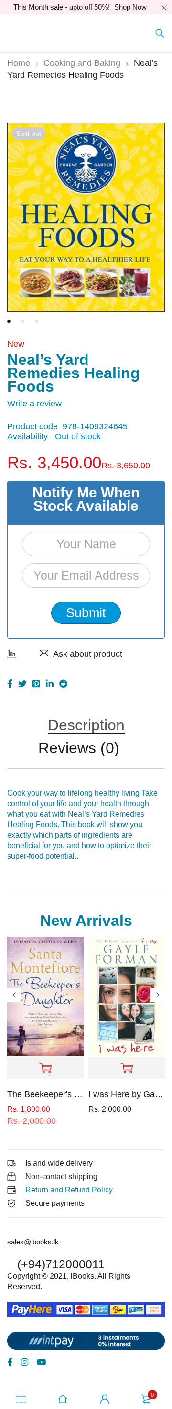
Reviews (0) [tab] (78, 748)
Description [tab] (86, 726)
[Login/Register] (104, 1399)
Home (18, 63)
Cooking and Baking (81, 63)
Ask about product (87, 654)
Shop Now (130, 7)
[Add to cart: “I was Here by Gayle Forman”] (126, 1068)
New (15, 344)
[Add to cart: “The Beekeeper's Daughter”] (45, 1068)
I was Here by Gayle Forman (126, 1094)
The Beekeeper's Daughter (45, 1094)
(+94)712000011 (61, 1264)
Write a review (34, 403)
